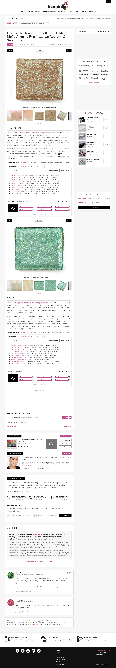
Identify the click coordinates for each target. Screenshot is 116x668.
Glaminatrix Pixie (16, 353)
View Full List (94, 83)
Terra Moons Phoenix (17, 193)
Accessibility (60, 664)
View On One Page (39, 123)
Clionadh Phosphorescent (19, 175)
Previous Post (12, 426)
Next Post (68, 426)
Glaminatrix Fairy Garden (19, 349)
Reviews (10, 44)
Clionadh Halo (15, 179)
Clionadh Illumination (18, 177)
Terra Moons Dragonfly (18, 363)
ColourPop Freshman (17, 357)
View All (23, 19)
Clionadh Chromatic (17, 183)
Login (108, 1)
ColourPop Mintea (16, 361)
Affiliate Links (24, 44)
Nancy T (18, 573)
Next (70, 50)
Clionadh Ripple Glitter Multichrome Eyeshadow (27, 303)
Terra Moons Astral (17, 189)
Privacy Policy (61, 659)
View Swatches (53, 170)
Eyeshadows (24, 422)
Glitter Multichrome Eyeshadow (30, 440)
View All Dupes (64, 170)
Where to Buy (65, 436)
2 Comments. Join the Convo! (19, 413)
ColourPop (10, 23)
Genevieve (19, 600)
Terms (58, 662)
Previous (67, 50)
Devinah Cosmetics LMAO (19, 345)
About (58, 650)
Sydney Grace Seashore (18, 359)
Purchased (33, 44)
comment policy (38, 534)
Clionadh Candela (16, 185)
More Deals (94, 207)
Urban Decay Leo (16, 191)
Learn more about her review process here (35, 468)
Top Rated (65, 443)
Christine (52, 44)
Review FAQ (66, 454)
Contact (59, 652)
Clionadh (9, 22)
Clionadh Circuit (16, 187)
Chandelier (13, 202)
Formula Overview (25, 162)
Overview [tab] (25, 166)
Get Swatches (65, 515)
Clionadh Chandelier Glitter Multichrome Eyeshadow (29, 133)
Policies (59, 655)
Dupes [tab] (12, 166)
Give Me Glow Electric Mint (19, 351)
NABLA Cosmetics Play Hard (20, 181)
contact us (50, 539)
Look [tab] (47, 166)
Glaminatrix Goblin (17, 347)
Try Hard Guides (101, 652)
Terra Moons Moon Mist (18, 355)
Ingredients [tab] (39, 166)
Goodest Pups (100, 655)
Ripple (10, 372)
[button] (21, 11)
